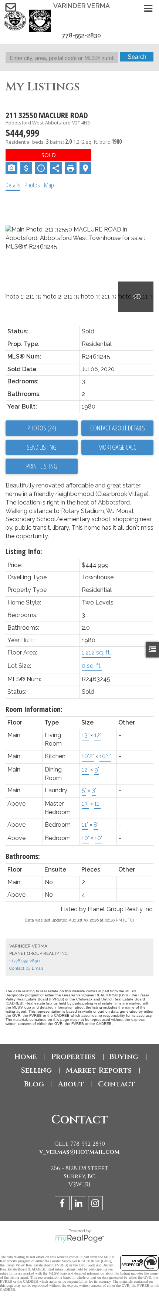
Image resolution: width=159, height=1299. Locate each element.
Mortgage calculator (117, 447)
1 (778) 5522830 (24, 960)
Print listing (41, 466)
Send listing (42, 447)
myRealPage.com (80, 1238)
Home (25, 1057)
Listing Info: (24, 551)
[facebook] (63, 1204)
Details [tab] (13, 184)
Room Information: (34, 709)
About (71, 1084)
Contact (116, 1084)
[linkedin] (79, 1204)
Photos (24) (41, 427)
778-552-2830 (81, 35)
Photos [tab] (32, 184)
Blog (34, 1084)
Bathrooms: (23, 856)
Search (137, 57)
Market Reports (99, 1070)
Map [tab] (49, 184)
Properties (73, 1057)
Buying (123, 1057)
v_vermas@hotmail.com (79, 1152)
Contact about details (117, 427)
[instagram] (96, 1204)
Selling (36, 1070)
